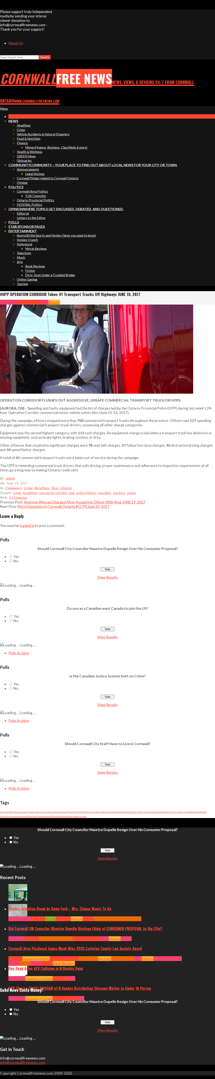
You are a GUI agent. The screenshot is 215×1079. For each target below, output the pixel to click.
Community (8, 302)
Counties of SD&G (36, 958)
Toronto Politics (54, 812)
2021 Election (159, 812)
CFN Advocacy (116, 812)
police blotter (86, 492)
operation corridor (53, 492)
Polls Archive (18, 653)
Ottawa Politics (130, 812)
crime (17, 492)
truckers (119, 492)
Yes (16, 556)
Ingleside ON (88, 958)
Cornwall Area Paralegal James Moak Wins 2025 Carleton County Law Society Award (75, 948)
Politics (126, 938)
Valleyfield (62, 816)
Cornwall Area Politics (56, 938)
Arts (11, 918)
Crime (21, 302)
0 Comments (18, 497)
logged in (27, 525)
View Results (107, 577)
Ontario (54, 302)
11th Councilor (10, 816)
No (15, 561)
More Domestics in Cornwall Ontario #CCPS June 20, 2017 (63, 506)
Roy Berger (16, 812)
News (44, 302)
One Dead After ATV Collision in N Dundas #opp (45, 968)
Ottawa (25, 963)
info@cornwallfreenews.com (22, 1062)
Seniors (88, 918)
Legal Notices (28, 812)
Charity (65, 812)
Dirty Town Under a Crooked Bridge (183, 812)
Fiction (54, 816)
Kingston (104, 958)
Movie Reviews (145, 812)
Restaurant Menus (92, 812)
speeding (104, 492)
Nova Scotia (5, 812)
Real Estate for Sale (77, 816)
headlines (30, 492)
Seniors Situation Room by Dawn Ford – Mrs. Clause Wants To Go (59, 908)
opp (72, 492)
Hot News (94, 938)
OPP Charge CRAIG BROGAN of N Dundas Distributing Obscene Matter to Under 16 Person (79, 988)
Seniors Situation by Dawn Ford (117, 918)
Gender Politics (75, 812)
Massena (105, 812)
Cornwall (38, 918)
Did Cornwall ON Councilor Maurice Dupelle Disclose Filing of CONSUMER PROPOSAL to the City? (85, 928)
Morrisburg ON (122, 958)
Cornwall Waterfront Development (34, 816)
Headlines (33, 302)
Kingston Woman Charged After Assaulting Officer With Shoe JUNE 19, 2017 (85, 502)
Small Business (64, 963)
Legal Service (41, 812)
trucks (131, 492)
